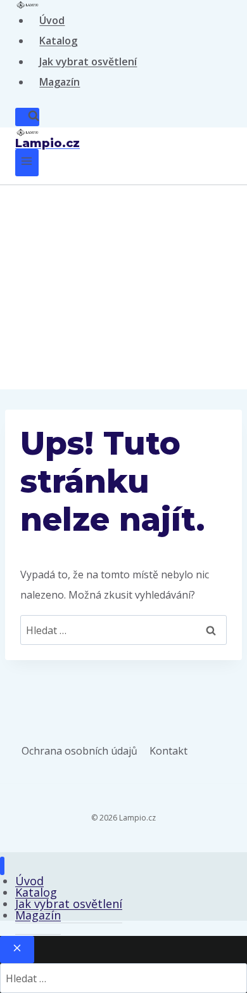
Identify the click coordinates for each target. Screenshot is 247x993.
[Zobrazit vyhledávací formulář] (27, 117)
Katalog (58, 41)
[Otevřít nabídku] (27, 162)
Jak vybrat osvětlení (88, 61)
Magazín (59, 82)
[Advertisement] (123, 287)
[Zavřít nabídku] (2, 866)
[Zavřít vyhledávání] (17, 949)
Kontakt (168, 751)
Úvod (52, 20)
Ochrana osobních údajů (79, 751)
